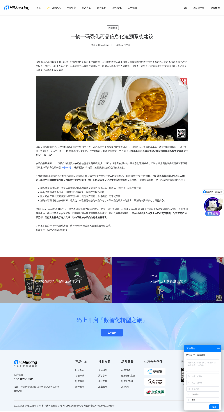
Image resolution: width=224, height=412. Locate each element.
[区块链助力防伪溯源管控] (168, 280)
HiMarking (103, 45)
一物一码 (66, 167)
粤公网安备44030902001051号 (99, 405)
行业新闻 (112, 27)
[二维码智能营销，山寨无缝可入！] (56, 280)
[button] (112, 332)
